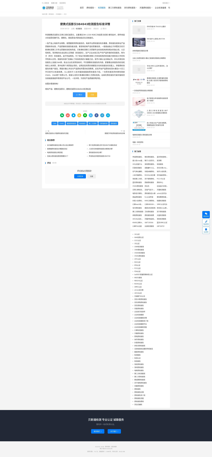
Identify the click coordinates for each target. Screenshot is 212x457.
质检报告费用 (139, 401)
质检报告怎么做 (150, 193)
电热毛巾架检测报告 (138, 193)
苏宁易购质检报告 (150, 179)
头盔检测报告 (161, 215)
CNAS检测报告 (139, 253)
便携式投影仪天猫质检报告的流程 (56, 133)
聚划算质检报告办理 (162, 197)
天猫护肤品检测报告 (150, 219)
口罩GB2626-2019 (150, 204)
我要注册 (54, 3)
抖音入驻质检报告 (138, 201)
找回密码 (63, 3)
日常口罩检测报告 (138, 190)
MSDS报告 (138, 277)
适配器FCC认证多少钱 (150, 168)
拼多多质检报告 (139, 346)
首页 (82, 8)
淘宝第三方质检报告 (138, 179)
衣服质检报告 (139, 386)
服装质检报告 (71, 123)
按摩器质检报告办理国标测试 (57, 149)
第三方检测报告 (139, 373)
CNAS (61, 123)
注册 (91, 176)
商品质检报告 (137, 197)
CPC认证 (137, 259)
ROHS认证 (138, 284)
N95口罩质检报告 (150, 201)
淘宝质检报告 (139, 364)
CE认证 (136, 243)
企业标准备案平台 (140, 324)
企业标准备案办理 (140, 318)
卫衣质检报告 (149, 211)
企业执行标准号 (139, 312)
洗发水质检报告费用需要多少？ (58, 156)
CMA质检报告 (139, 250)
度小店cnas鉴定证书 (138, 160)
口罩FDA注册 (137, 226)
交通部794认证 (139, 296)
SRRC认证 (138, 287)
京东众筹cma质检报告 (162, 168)
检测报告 (102, 8)
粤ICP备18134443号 (106, 448)
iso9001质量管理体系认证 (143, 274)
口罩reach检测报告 (138, 204)
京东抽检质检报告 (162, 175)
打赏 (92, 95)
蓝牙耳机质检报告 (162, 157)
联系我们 (166, 3)
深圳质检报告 (139, 367)
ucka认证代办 (162, 193)
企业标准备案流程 (140, 327)
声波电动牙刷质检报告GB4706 (99, 156)
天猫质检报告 (145, 8)
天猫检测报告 (161, 190)
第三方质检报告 (114, 8)
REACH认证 (138, 281)
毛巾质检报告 (137, 208)
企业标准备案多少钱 (141, 321)
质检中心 (160, 182)
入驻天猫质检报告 (138, 175)
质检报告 (48, 8)
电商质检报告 (139, 370)
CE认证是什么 (137, 164)
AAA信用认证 (139, 237)
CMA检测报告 (139, 247)
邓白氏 (147, 186)
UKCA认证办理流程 (138, 219)
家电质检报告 (139, 336)
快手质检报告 (139, 339)
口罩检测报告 (139, 330)
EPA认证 (137, 265)
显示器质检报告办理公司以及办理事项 (60, 145)
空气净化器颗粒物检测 (138, 171)
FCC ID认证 (161, 179)
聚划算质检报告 (139, 380)
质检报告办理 (139, 392)
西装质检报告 (149, 182)
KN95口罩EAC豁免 (138, 222)
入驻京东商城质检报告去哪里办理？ (101, 149)
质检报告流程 (139, 398)
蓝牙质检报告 (137, 182)
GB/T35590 (149, 222)
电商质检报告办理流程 (55, 152)
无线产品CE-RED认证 (150, 190)
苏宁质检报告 (161, 211)
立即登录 (80, 176)
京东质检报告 (129, 8)
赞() (103, 29)
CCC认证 (137, 240)
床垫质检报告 (137, 215)
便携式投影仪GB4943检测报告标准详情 (85, 24)
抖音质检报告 (139, 342)
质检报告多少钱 (139, 395)
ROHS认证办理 (150, 175)
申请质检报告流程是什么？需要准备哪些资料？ (138, 157)
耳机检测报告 (161, 219)
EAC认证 (137, 262)
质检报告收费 (149, 215)
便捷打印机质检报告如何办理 (115, 133)
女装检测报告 (149, 226)
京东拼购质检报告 (140, 302)
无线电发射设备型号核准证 (143, 349)
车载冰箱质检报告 (150, 171)
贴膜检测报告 (161, 201)
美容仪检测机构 (150, 208)
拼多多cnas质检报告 (162, 208)
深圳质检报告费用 (150, 164)
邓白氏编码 (138, 404)
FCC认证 (137, 268)
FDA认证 (137, 271)
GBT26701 (161, 226)
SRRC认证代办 (162, 204)
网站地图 (114, 446)
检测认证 (137, 358)
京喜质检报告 (139, 308)
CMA (54, 123)
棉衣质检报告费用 (150, 157)
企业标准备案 (160, 8)
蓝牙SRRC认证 (162, 222)
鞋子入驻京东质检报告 (150, 160)
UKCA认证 (138, 293)
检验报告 (82, 123)
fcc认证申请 (149, 197)
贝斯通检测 (103, 123)
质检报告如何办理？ (96, 152)
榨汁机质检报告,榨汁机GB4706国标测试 (103, 145)
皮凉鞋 (159, 160)
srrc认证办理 (138, 290)
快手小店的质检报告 (162, 171)
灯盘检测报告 (137, 168)
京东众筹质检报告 (140, 299)
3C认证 (137, 234)
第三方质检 (93, 123)
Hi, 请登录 (45, 3)
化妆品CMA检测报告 (162, 186)
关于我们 (114, 431)
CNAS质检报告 (137, 186)
